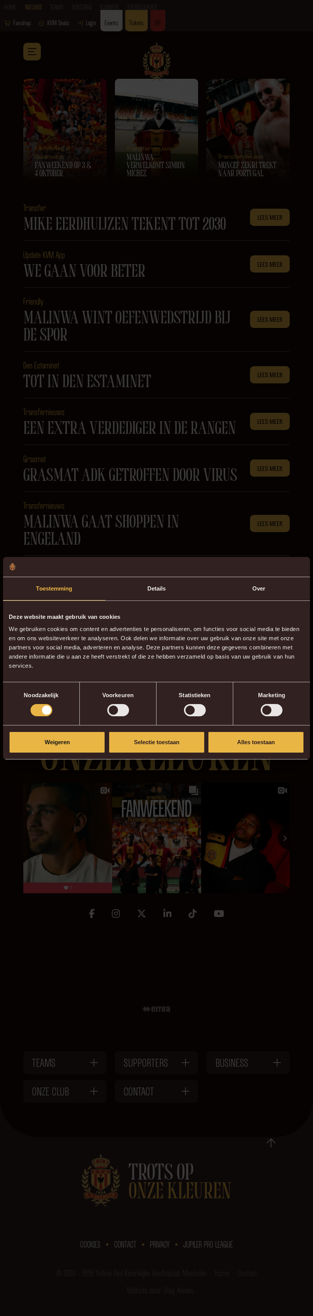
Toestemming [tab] (54, 588)
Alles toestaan (256, 742)
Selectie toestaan (156, 742)
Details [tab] (156, 588)
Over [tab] (258, 588)
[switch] (118, 710)
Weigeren (57, 742)
